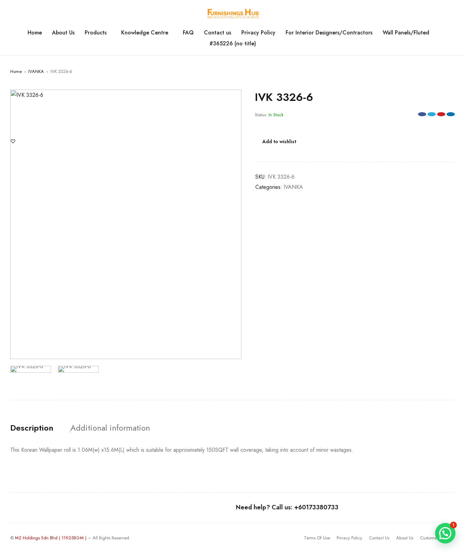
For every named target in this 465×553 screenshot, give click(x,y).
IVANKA (36, 71)
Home (16, 71)
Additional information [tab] (110, 428)
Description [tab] (31, 428)
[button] (233, 98)
